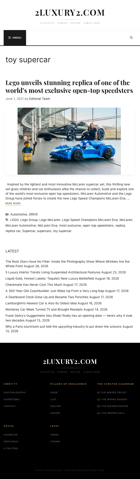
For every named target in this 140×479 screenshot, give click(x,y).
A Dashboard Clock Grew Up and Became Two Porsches (46, 297)
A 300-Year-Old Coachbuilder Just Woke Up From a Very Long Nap (54, 291)
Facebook (11, 434)
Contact (9, 406)
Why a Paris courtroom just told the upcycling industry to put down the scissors (63, 326)
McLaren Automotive (20, 225)
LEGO (14, 220)
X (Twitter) (11, 448)
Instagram (11, 441)
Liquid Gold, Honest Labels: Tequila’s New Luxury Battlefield (49, 278)
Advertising (12, 399)
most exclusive (70, 225)
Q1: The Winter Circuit (112, 392)
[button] (131, 37)
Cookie (55, 441)
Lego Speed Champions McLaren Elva (90, 220)
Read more (13, 203)
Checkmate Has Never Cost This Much (33, 284)
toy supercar (62, 231)
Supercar (28, 231)
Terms (54, 434)
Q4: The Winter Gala (110, 413)
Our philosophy (15, 392)
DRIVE (33, 214)
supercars (44, 231)
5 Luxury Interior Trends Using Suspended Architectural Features (52, 272)
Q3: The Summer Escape (112, 406)
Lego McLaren (49, 220)
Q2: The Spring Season (112, 399)
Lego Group (29, 220)
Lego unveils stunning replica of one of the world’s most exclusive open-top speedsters (69, 86)
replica (120, 225)
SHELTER (55, 406)
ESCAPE (55, 413)
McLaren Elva (47, 225)
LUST (53, 399)
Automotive (18, 214)
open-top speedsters (98, 225)
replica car (12, 231)
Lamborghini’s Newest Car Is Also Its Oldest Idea (41, 303)
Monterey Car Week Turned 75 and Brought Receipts (44, 309)
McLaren (126, 220)
